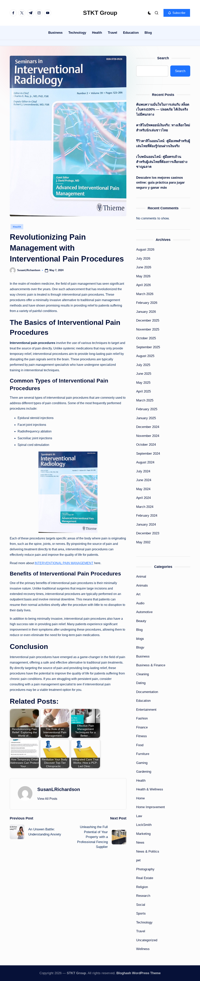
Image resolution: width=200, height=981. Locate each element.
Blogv (140, 647)
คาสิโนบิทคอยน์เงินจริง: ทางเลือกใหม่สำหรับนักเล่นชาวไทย (163, 127)
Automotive (144, 612)
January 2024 (146, 524)
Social (140, 905)
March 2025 (144, 400)
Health (17, 226)
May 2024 (143, 489)
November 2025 (147, 329)
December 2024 (147, 427)
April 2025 (143, 391)
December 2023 (147, 533)
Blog (139, 630)
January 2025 (146, 418)
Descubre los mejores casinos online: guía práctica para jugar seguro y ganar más (160, 182)
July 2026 (143, 258)
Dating (141, 683)
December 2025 (147, 320)
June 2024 (143, 480)
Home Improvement (150, 807)
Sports (141, 913)
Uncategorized (146, 940)
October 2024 (146, 444)
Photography (145, 869)
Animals (142, 585)
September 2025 (148, 347)
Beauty (141, 621)
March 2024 (144, 507)
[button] (176, 13)
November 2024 (147, 436)
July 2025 (143, 365)
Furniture (142, 754)
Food (139, 745)
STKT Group (100, 13)
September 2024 (148, 453)
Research (143, 896)
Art (138, 594)
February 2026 (146, 303)
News (140, 842)
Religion (142, 887)
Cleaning (142, 674)
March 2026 (144, 294)
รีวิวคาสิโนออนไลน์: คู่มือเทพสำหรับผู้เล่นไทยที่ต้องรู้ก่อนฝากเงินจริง (163, 143)
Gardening (143, 771)
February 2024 (146, 515)
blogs (140, 639)
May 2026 (143, 276)
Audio (140, 603)
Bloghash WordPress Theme (138, 973)
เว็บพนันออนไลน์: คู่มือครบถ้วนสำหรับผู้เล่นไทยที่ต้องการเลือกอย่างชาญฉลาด (161, 162)
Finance (142, 727)
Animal (141, 576)
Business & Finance (150, 665)
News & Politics (147, 851)
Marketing (143, 834)
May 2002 (143, 542)
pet (138, 860)
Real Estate (144, 878)
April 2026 (143, 285)
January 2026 (146, 312)
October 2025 (146, 338)
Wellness (143, 949)
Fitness (141, 736)
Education (143, 701)
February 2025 (146, 409)
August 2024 (145, 462)
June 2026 (143, 267)
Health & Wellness (149, 789)
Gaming (141, 763)
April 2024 (143, 498)
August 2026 (145, 249)
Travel (140, 931)
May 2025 (143, 382)
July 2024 (143, 471)
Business (143, 656)
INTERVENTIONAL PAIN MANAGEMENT (64, 563)
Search (163, 58)
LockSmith (144, 825)
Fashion (142, 718)
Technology (144, 922)
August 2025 (145, 356)
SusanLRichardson (58, 789)
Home (140, 798)
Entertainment (146, 709)
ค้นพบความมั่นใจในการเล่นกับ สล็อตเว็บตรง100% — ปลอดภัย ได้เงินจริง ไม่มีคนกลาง (162, 109)
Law (139, 816)
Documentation (147, 692)
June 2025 (143, 374)
